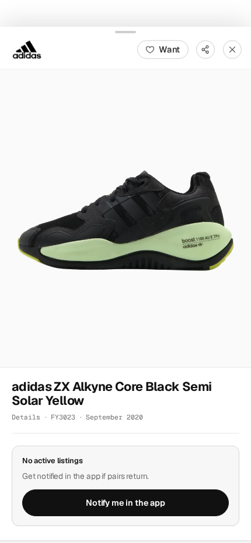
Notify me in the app (125, 502)
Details (26, 416)
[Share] (205, 49)
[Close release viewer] (232, 49)
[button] (125, 218)
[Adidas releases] (27, 49)
